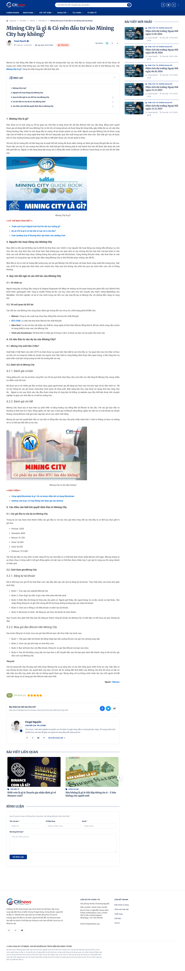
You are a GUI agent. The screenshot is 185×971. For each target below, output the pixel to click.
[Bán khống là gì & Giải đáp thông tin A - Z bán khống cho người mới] (92, 772)
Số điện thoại (50, 821)
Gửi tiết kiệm (45, 13)
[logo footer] (40, 902)
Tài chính (76, 13)
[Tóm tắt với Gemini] (112, 43)
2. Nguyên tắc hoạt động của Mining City (27, 93)
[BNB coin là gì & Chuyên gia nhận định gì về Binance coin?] (34, 772)
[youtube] (168, 5)
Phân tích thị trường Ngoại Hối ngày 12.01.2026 (161, 32)
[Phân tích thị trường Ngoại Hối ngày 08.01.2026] (134, 52)
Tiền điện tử (14, 789)
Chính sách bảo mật (121, 909)
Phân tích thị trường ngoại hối (160, 28)
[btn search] (129, 5)
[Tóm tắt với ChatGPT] (107, 43)
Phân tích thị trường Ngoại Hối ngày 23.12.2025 (161, 88)
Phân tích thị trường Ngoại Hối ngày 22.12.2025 (161, 107)
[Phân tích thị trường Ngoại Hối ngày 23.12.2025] (134, 89)
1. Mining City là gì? (18, 88)
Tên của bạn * (14, 821)
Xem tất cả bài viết (55, 738)
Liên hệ (117, 923)
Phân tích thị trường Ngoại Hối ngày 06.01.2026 (161, 70)
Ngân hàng (28, 13)
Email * (84, 821)
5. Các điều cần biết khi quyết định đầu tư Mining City (32, 106)
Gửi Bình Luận (18, 857)
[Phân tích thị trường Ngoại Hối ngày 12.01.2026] (134, 33)
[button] (119, 777)
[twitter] (174, 5)
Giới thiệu (117, 918)
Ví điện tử (92, 13)
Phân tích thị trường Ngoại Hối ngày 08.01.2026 (161, 51)
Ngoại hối (61, 13)
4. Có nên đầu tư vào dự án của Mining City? (28, 102)
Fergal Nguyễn (20, 41)
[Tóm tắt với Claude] (118, 43)
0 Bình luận (64, 45)
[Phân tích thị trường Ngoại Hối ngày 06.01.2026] (134, 70)
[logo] (15, 5)
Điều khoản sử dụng (121, 905)
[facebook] (163, 5)
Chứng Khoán (12, 13)
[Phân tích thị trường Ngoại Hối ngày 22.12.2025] (134, 108)
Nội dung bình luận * (17, 832)
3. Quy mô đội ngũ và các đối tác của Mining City (30, 97)
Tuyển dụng (118, 914)
